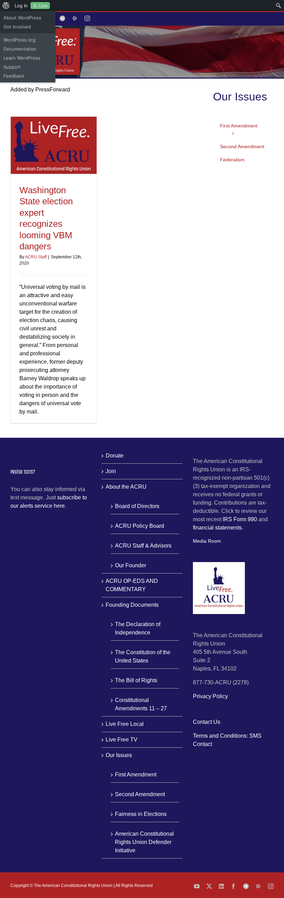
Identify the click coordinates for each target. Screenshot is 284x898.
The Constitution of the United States (142, 656)
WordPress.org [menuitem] (19, 40)
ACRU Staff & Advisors (143, 546)
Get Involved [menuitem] (17, 26)
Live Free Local (125, 724)
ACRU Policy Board (139, 526)
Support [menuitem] (12, 67)
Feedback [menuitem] (13, 76)
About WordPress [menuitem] (22, 17)
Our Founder (130, 565)
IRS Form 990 (240, 519)
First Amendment (136, 774)
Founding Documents (132, 605)
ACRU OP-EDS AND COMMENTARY (132, 585)
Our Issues (119, 755)
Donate (115, 456)
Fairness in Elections (141, 814)
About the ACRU (126, 487)
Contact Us (206, 722)
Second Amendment (140, 794)
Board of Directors (137, 506)
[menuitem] (6, 5)
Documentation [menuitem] (19, 49)
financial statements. (218, 528)
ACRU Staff (35, 257)
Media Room (207, 541)
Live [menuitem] (43, 5)
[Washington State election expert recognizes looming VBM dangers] (54, 145)
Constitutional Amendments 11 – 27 (141, 704)
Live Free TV (121, 740)
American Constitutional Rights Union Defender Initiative (144, 842)
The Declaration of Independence (137, 628)
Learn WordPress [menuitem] (21, 58)
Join (111, 471)
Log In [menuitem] (21, 5)
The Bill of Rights (136, 680)
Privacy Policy (210, 696)
